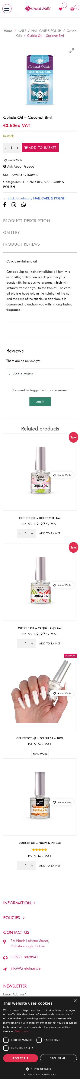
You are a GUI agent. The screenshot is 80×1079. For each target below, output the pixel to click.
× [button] (75, 1001)
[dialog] (40, 1037)
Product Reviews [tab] (21, 244)
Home (8, 31)
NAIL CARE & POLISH (46, 31)
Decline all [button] (58, 1058)
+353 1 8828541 (24, 957)
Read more (40, 753)
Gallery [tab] (11, 232)
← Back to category (34, 198)
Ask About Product (21, 166)
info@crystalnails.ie (26, 968)
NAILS (22, 31)
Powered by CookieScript (40, 1074)
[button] (40, 160)
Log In (40, 402)
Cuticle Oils (32, 182)
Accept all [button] (21, 1058)
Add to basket (42, 148)
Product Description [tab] (26, 220)
